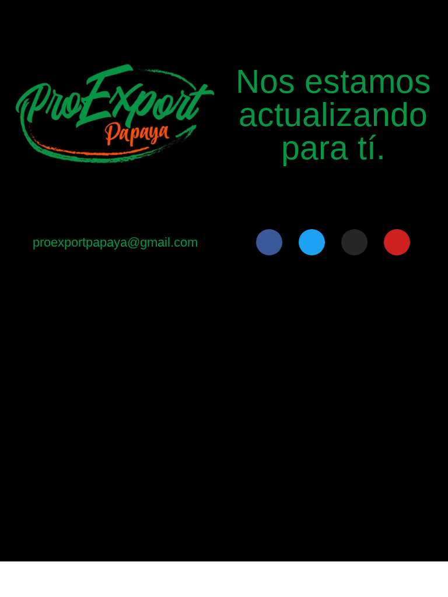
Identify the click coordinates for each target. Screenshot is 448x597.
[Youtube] (397, 242)
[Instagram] (354, 242)
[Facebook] (269, 242)
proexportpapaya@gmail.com (115, 242)
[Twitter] (312, 242)
